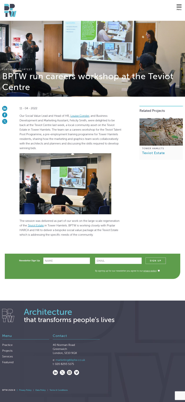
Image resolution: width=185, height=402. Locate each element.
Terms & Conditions (59, 390)
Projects (7, 350)
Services (7, 356)
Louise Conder (79, 115)
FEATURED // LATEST (17, 69)
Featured (8, 362)
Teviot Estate (36, 225)
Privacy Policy (25, 390)
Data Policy (40, 390)
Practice (7, 345)
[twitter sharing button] (11, 121)
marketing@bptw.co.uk (70, 360)
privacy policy (150, 270)
